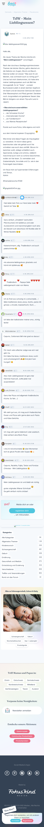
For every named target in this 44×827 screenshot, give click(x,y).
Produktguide (22, 645)
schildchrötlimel (10, 197)
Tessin (25, 689)
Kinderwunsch (8, 545)
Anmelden (15, 821)
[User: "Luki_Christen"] (3, 390)
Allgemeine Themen (10, 541)
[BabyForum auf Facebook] (7, 773)
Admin (12, 34)
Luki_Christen (10, 390)
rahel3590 (9, 371)
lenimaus (8, 477)
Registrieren (27, 821)
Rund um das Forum (10, 577)
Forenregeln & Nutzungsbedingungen (21, 813)
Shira (7, 215)
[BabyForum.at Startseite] (12, 4)
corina (7, 240)
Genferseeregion (12, 689)
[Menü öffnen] (3, 4)
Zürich (7, 680)
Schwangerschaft (9, 549)
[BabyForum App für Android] (37, 773)
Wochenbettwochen (14, 641)
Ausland (35, 689)
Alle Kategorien (8, 537)
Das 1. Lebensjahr (31, 641)
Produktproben (22, 741)
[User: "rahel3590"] (3, 370)
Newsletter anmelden (22, 710)
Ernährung (6, 557)
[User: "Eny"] (3, 427)
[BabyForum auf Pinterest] (14, 773)
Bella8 (7, 345)
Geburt (5, 553)
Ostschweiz (18, 680)
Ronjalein (8, 443)
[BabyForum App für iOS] (29, 773)
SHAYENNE (9, 460)
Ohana (7, 294)
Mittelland (31, 685)
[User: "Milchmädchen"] (3, 331)
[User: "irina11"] (3, 407)
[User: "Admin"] (6, 33)
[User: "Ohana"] (3, 294)
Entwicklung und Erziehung (13, 565)
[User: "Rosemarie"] (3, 314)
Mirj (6, 257)
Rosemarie (9, 314)
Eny (6, 427)
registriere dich (22, 510)
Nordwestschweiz (16, 685)
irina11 (7, 407)
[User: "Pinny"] (3, 274)
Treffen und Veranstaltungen (13, 573)
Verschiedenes (8, 569)
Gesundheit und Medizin (12, 561)
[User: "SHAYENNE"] (3, 460)
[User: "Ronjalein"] (3, 443)
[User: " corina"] (3, 240)
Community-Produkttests (22, 736)
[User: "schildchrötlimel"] (3, 197)
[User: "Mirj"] (3, 257)
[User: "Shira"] (3, 215)
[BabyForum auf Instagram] (22, 773)
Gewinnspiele (22, 731)
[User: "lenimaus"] (3, 477)
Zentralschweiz (33, 680)
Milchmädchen (10, 331)
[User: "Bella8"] (3, 345)
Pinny (7, 274)
